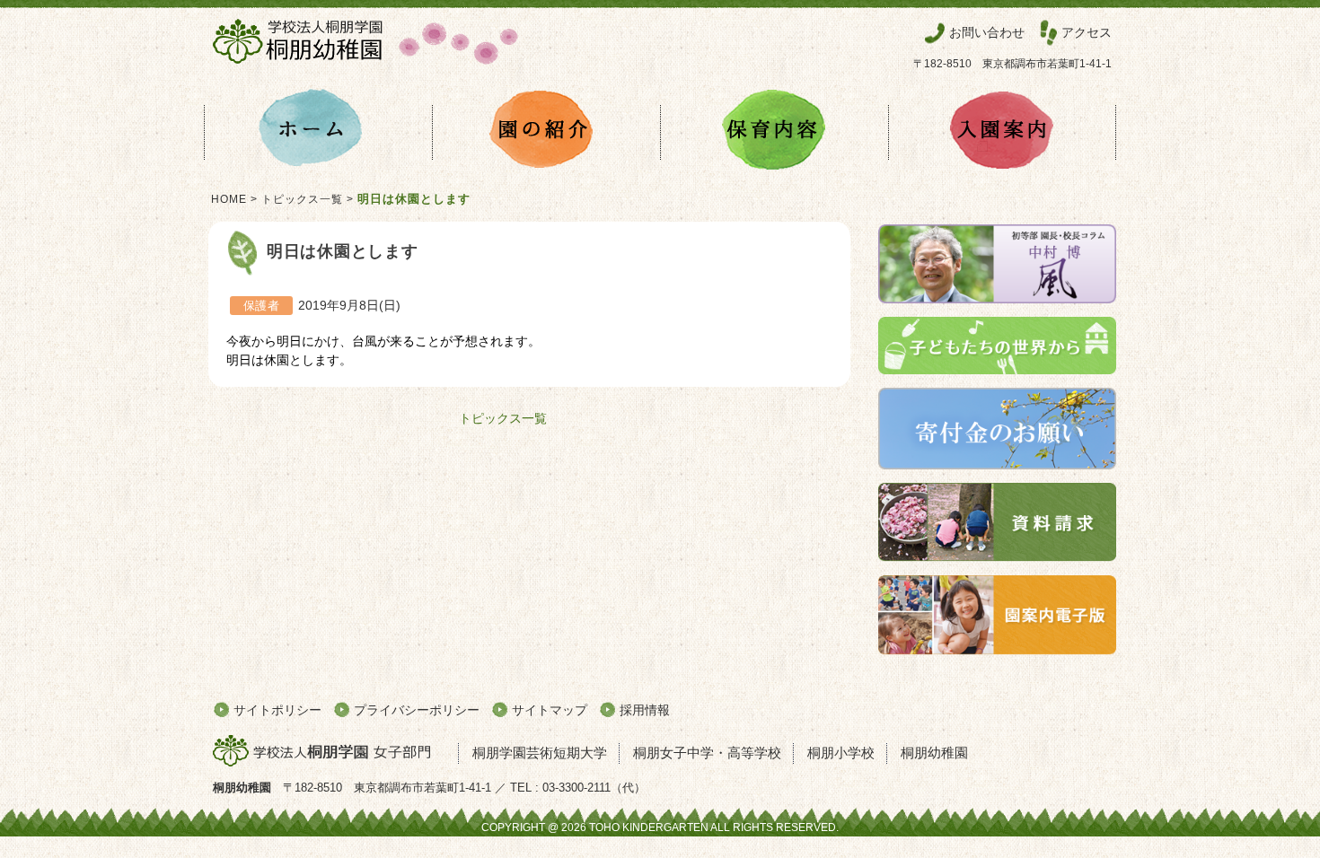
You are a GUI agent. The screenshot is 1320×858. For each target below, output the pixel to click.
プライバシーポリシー (417, 710)
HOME (229, 199)
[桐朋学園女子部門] (329, 752)
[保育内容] (774, 132)
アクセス (1086, 32)
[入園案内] (1002, 132)
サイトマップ (549, 710)
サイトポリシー (277, 710)
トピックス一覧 (302, 199)
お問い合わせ (987, 32)
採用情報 (645, 710)
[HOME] (318, 132)
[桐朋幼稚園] (365, 68)
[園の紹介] (546, 132)
